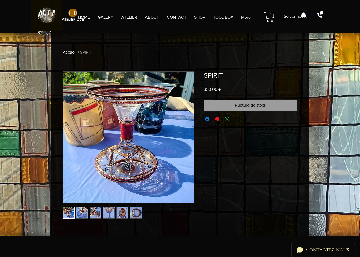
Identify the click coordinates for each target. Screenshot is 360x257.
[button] (270, 17)
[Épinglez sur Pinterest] (217, 119)
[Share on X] (237, 119)
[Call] (320, 14)
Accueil (70, 52)
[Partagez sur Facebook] (207, 119)
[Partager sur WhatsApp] (227, 119)
